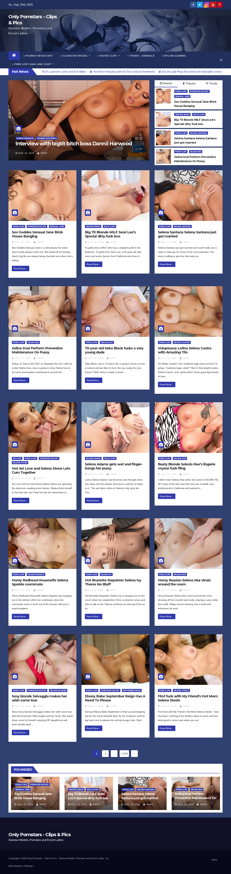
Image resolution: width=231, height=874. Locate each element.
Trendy (212, 83)
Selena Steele (181, 690)
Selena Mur (180, 574)
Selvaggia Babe (58, 690)
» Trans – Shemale (141, 55)
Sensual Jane (182, 96)
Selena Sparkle (36, 574)
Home (214, 859)
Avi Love (17, 458)
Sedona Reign (182, 114)
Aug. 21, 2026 (26, 153)
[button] (221, 59)
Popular (191, 83)
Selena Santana (198, 133)
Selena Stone (20, 463)
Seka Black (107, 342)
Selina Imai (195, 152)
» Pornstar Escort (38, 55)
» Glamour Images (74, 55)
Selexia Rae (180, 458)
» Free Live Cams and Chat (32, 64)
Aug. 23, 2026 (22, 242)
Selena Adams (93, 458)
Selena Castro (182, 342)
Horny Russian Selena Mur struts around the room (184, 582)
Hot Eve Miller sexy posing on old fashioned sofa (74, 143)
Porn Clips (181, 91)
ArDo (43, 153)
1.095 (124, 753)
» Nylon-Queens (174, 55)
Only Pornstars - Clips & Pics (39, 834)
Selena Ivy (106, 574)
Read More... (21, 268)
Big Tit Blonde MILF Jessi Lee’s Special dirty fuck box (110, 234)
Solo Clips (198, 114)
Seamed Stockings (41, 138)
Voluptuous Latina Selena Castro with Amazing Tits (184, 350)
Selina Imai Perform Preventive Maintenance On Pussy (37, 350)
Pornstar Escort (199, 91)
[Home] (14, 56)
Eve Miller (22, 138)
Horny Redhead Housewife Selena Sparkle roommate (40, 582)
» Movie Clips (108, 55)
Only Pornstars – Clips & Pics (42, 858)
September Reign (132, 690)
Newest (167, 83)
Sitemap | (28, 866)
